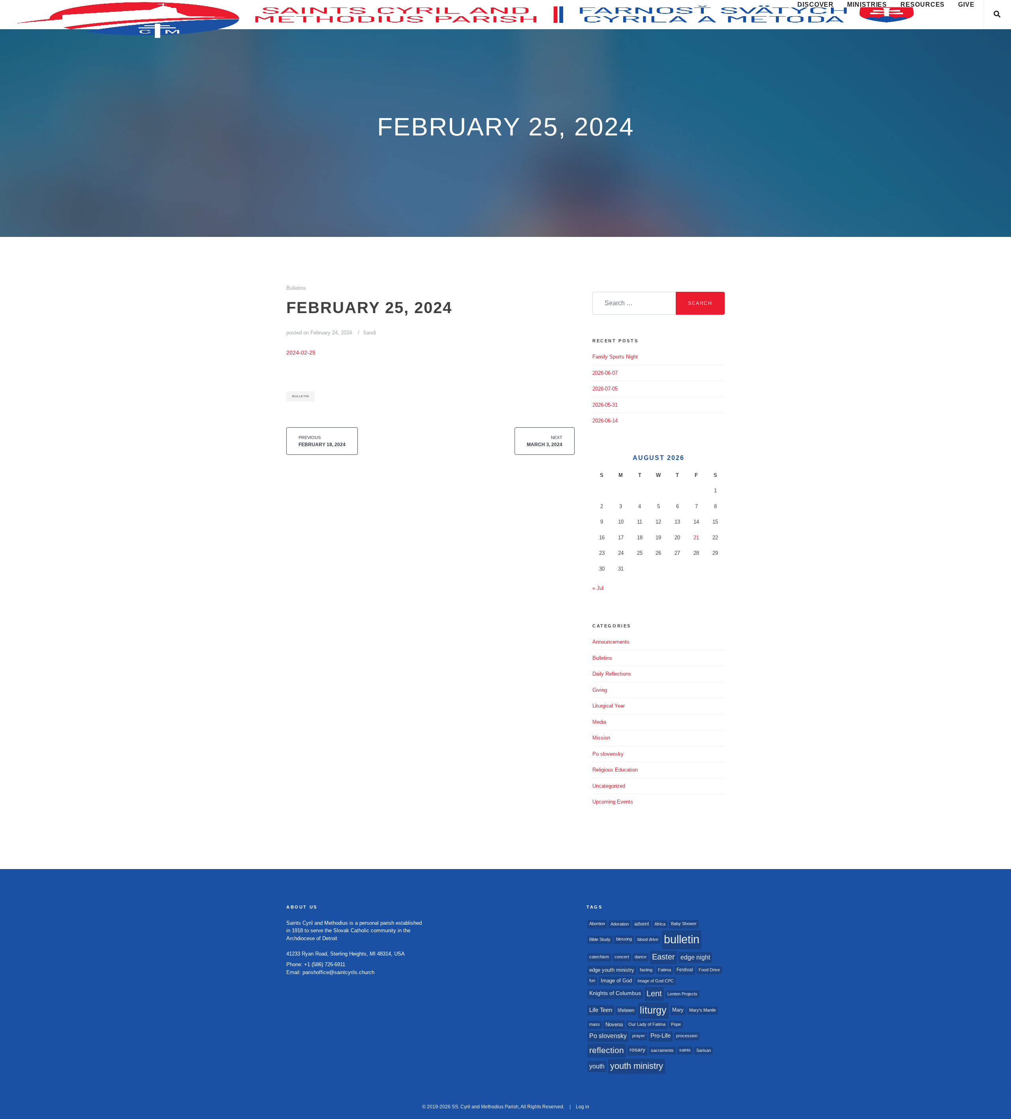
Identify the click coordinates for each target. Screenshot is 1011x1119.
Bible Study (600, 939)
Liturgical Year (608, 706)
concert (621, 956)
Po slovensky (608, 754)
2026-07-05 (605, 389)
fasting (646, 969)
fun (592, 980)
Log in (582, 1107)
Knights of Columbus (615, 993)
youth (597, 1066)
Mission (601, 738)
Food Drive (709, 969)
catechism (599, 956)
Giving (599, 690)
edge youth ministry (611, 970)
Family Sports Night (615, 357)
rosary (637, 1050)
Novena (614, 1024)
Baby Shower (684, 923)
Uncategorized (608, 786)
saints (685, 1050)
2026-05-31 (605, 405)
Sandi (369, 333)
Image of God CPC (655, 980)
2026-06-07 (605, 373)
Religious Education (615, 770)
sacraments (662, 1050)
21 (696, 538)
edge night (695, 957)
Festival (685, 970)
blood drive (647, 939)
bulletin (300, 396)
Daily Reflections (611, 674)
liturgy (653, 1010)
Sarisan (703, 1050)
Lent (654, 993)
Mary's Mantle (702, 1010)
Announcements (611, 642)
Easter (663, 956)
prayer (638, 1035)
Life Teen (600, 1010)
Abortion (597, 923)
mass (594, 1024)
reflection (606, 1050)
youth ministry (636, 1066)
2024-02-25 (301, 352)
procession (686, 1035)
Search (700, 303)
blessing (624, 939)
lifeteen (626, 1010)
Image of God (616, 981)
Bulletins (296, 288)
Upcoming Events (612, 802)
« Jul (597, 588)
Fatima (664, 969)
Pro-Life (660, 1036)
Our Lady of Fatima (646, 1024)
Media (599, 722)
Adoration (620, 924)
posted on (319, 333)
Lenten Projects (682, 993)
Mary (678, 1010)
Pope (676, 1024)
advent (641, 924)
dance (640, 956)
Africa (659, 924)
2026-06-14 (605, 421)
